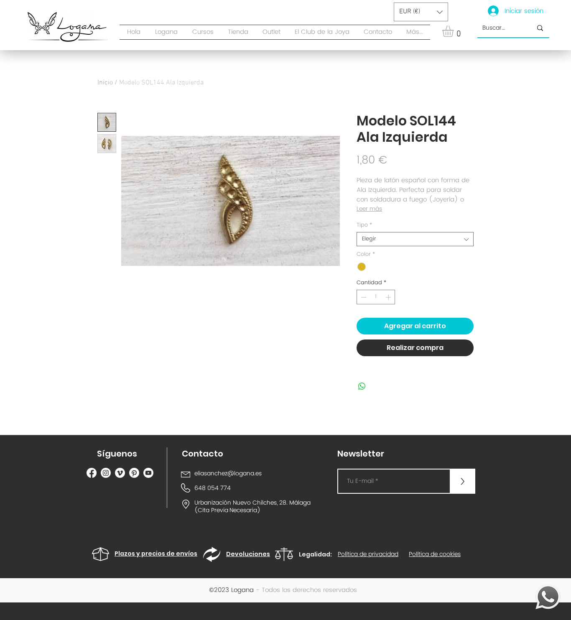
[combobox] (415, 239)
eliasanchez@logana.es (228, 473)
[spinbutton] (376, 297)
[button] (238, 32)
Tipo (364, 225)
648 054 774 (212, 488)
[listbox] (421, 12)
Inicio (105, 83)
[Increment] (389, 297)
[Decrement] (363, 297)
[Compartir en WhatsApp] (362, 386)
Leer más (369, 209)
